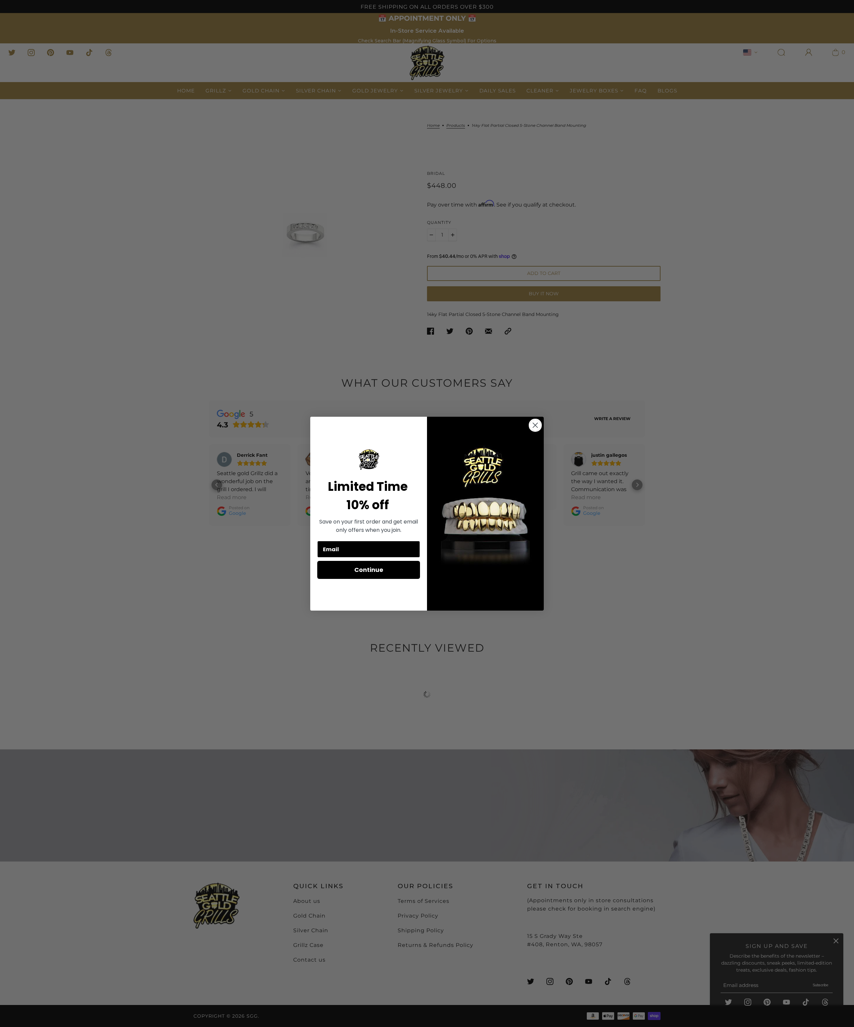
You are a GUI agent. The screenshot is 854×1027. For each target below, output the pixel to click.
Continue (368, 570)
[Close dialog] (535, 425)
